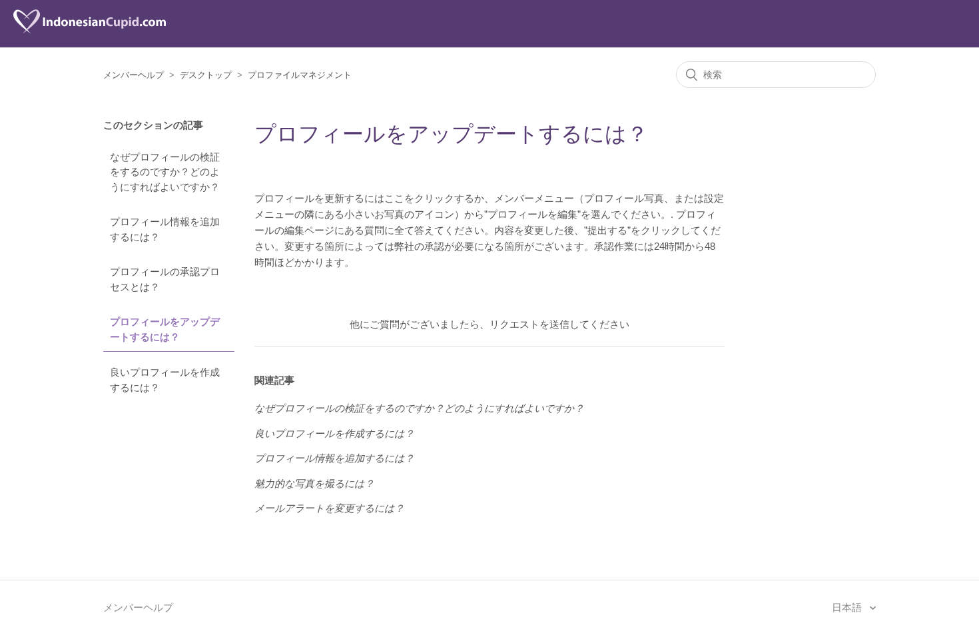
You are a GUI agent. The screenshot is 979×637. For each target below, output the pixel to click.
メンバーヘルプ (133, 75)
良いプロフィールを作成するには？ (165, 379)
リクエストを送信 (529, 324)
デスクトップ (206, 75)
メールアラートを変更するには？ (329, 508)
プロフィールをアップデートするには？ (165, 329)
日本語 (848, 607)
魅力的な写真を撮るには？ (314, 483)
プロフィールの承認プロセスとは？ (165, 279)
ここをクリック (419, 198)
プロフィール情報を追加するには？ (165, 229)
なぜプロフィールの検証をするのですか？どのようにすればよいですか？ (165, 172)
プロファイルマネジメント (300, 75)
